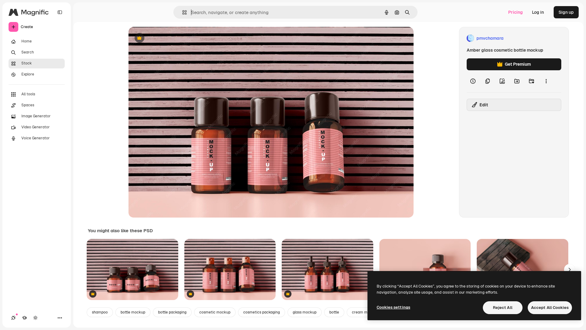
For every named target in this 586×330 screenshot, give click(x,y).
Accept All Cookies (550, 307)
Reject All (502, 307)
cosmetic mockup (214, 312)
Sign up (566, 12)
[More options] (546, 81)
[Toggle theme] (35, 318)
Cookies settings (393, 307)
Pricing (515, 12)
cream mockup (365, 312)
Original (167, 38)
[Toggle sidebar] (60, 12)
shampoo (100, 312)
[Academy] (24, 318)
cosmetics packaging (261, 312)
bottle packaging (172, 312)
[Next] (569, 269)
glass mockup (305, 312)
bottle (334, 312)
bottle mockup (133, 312)
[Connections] (13, 318)
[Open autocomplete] (182, 12)
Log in (538, 12)
